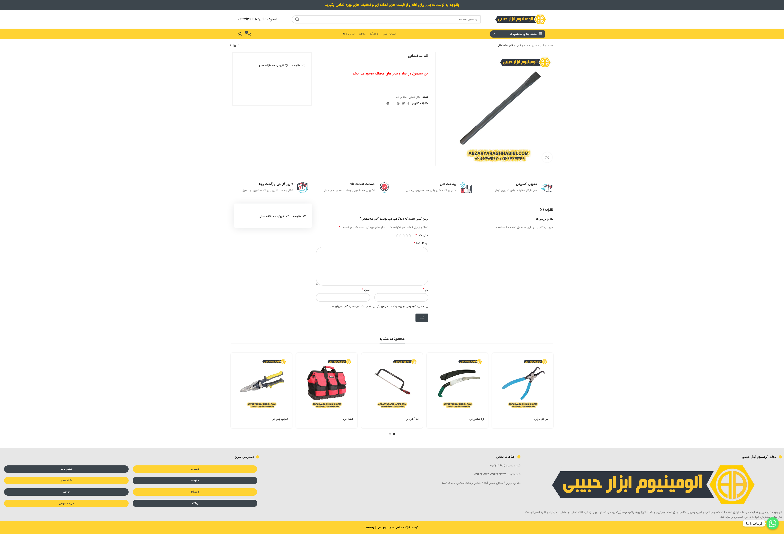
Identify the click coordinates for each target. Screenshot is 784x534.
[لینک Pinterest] (398, 103)
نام (425, 290)
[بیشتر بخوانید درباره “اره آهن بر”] (364, 359)
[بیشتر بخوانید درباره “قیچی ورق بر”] (234, 359)
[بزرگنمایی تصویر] (547, 157)
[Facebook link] (408, 103)
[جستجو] (297, 19)
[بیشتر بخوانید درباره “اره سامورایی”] (430, 359)
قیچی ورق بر (280, 419)
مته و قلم (522, 45)
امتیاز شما (421, 235)
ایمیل (366, 290)
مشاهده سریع (495, 368)
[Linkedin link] (393, 103)
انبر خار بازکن (541, 419)
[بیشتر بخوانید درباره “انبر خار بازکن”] (495, 359)
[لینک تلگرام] (388, 103)
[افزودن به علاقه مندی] (495, 387)
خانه (550, 45)
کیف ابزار (348, 419)
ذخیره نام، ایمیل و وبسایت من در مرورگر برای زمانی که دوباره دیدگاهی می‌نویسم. (377, 306)
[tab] (546, 210)
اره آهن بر (412, 419)
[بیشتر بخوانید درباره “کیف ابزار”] (299, 359)
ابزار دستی (537, 45)
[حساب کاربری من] (240, 34)
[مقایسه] (495, 377)
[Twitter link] (403, 103)
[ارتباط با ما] (772, 523)
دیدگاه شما (421, 243)
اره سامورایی (476, 419)
